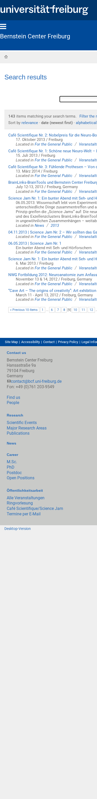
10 (75, 310)
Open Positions (20, 477)
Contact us (16, 353)
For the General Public (53, 144)
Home (6, 56)
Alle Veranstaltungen (25, 497)
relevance (29, 122)
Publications (18, 433)
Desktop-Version (17, 529)
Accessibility (30, 342)
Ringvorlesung (20, 503)
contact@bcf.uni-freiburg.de (36, 381)
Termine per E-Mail (24, 513)
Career (12, 455)
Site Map (11, 342)
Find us (13, 397)
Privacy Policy (68, 342)
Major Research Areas (27, 428)
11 (83, 310)
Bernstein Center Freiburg (35, 36)
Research (15, 415)
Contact (49, 342)
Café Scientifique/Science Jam (35, 508)
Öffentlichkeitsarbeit (25, 490)
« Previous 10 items (24, 310)
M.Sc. (12, 461)
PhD (10, 467)
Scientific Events (22, 422)
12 (91, 310)
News (39, 225)
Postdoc (14, 472)
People (13, 402)
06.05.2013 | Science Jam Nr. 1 (34, 243)
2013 (55, 225)
